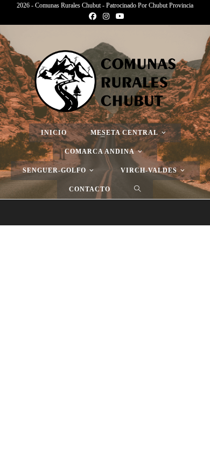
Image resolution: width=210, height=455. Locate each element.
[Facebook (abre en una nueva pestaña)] (93, 17)
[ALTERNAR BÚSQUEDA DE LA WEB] (137, 189)
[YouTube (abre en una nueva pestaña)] (118, 17)
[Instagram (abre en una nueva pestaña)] (106, 17)
